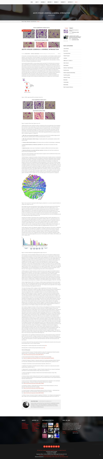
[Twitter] (56, 446)
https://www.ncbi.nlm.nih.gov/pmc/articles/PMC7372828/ (34, 383)
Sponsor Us (34, 430)
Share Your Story (35, 425)
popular (66, 28)
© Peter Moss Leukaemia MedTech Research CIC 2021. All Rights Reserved (51, 450)
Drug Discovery (66, 70)
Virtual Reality (66, 82)
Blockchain (65, 79)
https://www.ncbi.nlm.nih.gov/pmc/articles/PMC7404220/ (34, 388)
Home (23, 21)
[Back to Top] (100, 455)
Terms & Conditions (46, 455)
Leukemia (65, 58)
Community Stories (67, 53)
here (46, 345)
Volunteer (34, 427)
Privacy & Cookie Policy (54, 455)
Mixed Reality (66, 84)
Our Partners (25, 425)
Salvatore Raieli (52, 15)
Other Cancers (66, 63)
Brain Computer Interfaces (68, 87)
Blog (25, 21)
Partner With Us (35, 428)
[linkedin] (47, 446)
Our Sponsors (25, 427)
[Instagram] (59, 446)
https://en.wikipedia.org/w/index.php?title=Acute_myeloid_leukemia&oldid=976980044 (39, 358)
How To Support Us (36, 423)
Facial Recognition (67, 75)
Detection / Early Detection (31, 21)
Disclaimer (62, 455)
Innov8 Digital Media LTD (48, 456)
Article (38, 21)
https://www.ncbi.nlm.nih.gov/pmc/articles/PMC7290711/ (34, 354)
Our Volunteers (25, 424)
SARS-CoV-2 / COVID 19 (68, 60)
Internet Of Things (67, 77)
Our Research (25, 428)
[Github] (44, 446)
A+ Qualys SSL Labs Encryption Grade (61, 456)
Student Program (67, 55)
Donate (33, 429)
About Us (24, 423)
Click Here (64, 433)
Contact (40, 455)
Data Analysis (66, 65)
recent (71, 28)
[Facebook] (54, 446)
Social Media (35, 424)
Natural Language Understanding (69, 72)
